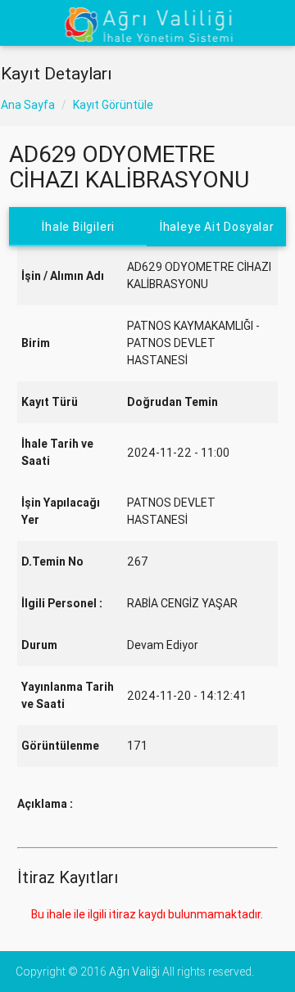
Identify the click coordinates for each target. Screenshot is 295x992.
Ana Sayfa (28, 104)
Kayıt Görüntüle (113, 104)
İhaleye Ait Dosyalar (217, 226)
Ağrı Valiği (134, 971)
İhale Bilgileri (78, 226)
